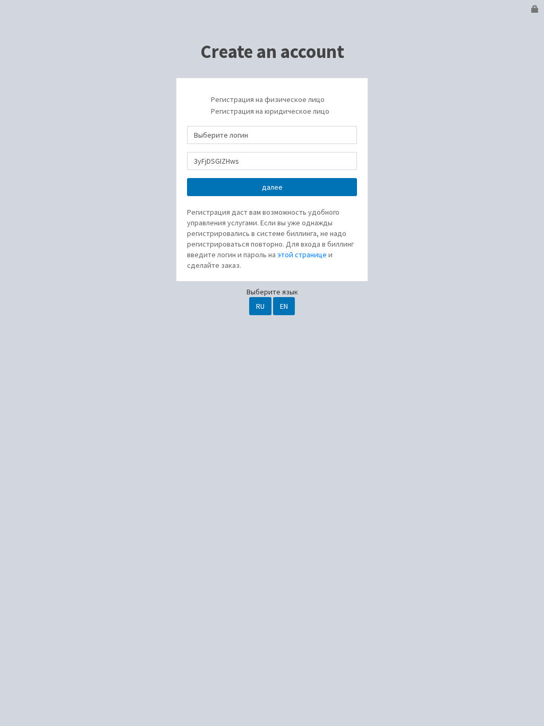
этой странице (302, 254)
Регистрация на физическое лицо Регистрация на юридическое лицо (269, 105)
